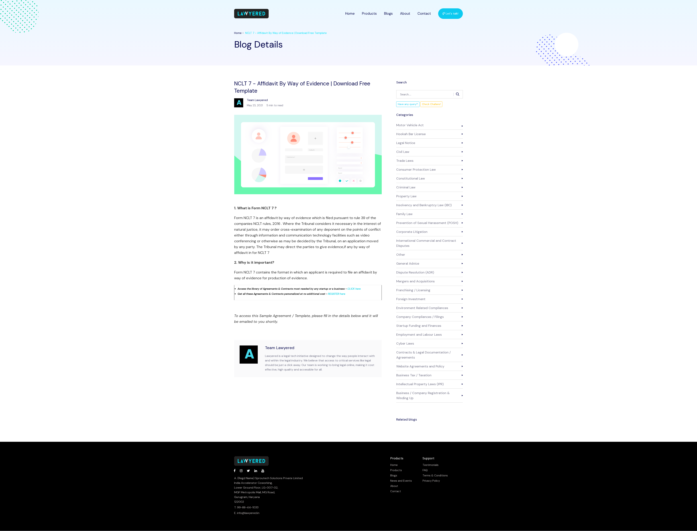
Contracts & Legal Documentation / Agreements (423, 355)
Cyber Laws (405, 343)
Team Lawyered (279, 347)
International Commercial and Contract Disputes (426, 243)
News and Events (401, 480)
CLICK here (354, 288)
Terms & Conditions (435, 475)
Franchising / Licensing (413, 290)
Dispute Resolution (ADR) (415, 272)
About (405, 13)
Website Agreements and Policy (420, 366)
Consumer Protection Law (416, 169)
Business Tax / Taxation (413, 375)
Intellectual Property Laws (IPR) (420, 384)
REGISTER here (336, 293)
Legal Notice (405, 143)
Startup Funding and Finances (418, 326)
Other (400, 254)
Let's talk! (451, 13)
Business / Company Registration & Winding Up (423, 395)
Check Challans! (431, 104)
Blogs (388, 13)
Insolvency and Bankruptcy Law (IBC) (424, 205)
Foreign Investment (410, 299)
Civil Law (402, 152)
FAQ (425, 470)
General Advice (407, 263)
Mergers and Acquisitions (415, 281)
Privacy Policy (431, 480)
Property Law (406, 196)
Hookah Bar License (411, 134)
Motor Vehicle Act (410, 125)
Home (350, 13)
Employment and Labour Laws (419, 334)
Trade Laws (404, 161)
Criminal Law (405, 187)
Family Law (404, 214)
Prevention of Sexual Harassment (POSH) (427, 223)
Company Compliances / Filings (420, 317)
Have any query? (408, 104)
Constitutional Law (410, 178)
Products (369, 13)
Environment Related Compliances (422, 308)
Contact (424, 13)
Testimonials (431, 465)
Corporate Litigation (411, 232)
